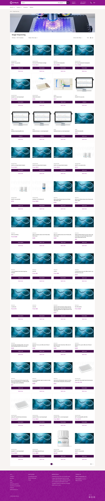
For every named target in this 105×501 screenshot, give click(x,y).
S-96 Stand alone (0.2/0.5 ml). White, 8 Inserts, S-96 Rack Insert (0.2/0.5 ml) (84, 272)
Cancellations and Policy (14, 484)
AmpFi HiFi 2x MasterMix (79, 131)
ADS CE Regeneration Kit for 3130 (38, 451)
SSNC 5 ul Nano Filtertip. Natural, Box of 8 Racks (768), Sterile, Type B (62, 200)
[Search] (68, 2)
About (11, 474)
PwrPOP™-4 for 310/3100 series (80, 165)
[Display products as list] (92, 37)
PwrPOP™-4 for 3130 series (15, 199)
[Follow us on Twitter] (92, 497)
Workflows (12, 478)
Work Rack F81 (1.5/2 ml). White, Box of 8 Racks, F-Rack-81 (83, 345)
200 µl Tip (34, 306)
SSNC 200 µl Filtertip (14, 234)
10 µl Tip (55, 271)
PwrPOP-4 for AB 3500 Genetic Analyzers (18, 165)
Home (11, 11)
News (11, 480)
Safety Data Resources (14, 489)
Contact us (84, 102)
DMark (76, 95)
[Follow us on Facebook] (89, 497)
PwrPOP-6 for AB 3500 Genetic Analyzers (39, 165)
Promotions (26, 7)
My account (82, 3)
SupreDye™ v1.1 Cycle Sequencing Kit (17, 451)
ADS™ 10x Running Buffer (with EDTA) (81, 416)
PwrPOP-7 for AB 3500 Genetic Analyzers (61, 165)
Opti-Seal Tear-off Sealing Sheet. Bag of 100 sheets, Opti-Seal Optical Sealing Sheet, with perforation (62, 381)
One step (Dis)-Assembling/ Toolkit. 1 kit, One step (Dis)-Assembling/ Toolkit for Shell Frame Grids (19, 345)
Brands (11, 482)
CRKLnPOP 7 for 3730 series (79, 96)
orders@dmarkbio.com (82, 476)
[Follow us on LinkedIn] (94, 497)
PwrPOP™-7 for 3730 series (58, 451)
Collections (12, 476)
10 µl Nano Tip (13, 306)
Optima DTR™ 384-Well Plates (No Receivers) (19, 416)
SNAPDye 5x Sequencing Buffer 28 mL (17, 131)
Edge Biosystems (14, 61)
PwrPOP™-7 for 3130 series (15, 62)
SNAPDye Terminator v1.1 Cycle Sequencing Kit (40, 131)
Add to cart (20, 67)
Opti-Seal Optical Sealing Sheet (59, 62)
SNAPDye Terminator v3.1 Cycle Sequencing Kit (62, 131)
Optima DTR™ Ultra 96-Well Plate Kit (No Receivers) (84, 380)
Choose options (42, 67)
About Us (11, 7)
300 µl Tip (34, 271)
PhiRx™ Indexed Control (58, 96)
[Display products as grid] (90, 37)
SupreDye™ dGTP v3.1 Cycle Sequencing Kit (40, 416)
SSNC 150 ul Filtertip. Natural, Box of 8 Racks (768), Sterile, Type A (62, 235)
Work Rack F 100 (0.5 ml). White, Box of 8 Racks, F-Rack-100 (41, 345)
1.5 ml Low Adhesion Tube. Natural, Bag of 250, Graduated (19, 272)
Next (91, 464)
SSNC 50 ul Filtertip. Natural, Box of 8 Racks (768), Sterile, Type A (41, 235)
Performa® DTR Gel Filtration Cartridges (39, 62)
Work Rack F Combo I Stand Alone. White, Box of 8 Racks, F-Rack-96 (62, 345)
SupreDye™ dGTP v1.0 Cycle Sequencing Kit (61, 416)
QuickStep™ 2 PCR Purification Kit (38, 199)
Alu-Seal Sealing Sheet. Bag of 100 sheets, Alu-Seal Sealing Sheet (41, 381)
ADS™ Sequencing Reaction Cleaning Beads (82, 62)
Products (18, 7)
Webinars (31, 7)
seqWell (55, 95)
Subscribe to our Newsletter (15, 485)
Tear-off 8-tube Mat (78, 306)
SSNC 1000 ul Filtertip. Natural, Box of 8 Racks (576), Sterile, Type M (84, 200)
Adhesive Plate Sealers (36, 96)
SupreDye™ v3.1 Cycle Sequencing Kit (17, 96)
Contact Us (12, 487)
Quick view (20, 71)
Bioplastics (55, 61)
